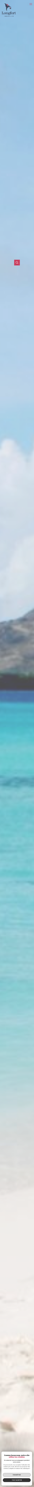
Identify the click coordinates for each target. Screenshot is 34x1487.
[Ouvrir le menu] (31, 4)
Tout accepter (17, 1480)
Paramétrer (17, 1475)
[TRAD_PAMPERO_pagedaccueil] (9, 16)
